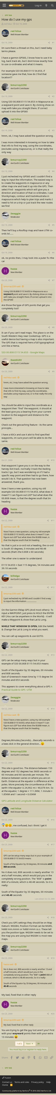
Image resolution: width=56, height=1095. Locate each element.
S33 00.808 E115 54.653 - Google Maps (23, 352)
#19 (52, 958)
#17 (52, 844)
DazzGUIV (16, 359)
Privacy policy (37, 1082)
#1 (53, 42)
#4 (53, 171)
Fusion (7, 1077)
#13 (52, 655)
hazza (14, 268)
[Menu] (4, 5)
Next (28, 1043)
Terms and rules (21, 1082)
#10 (52, 460)
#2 (53, 96)
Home (5, 1084)
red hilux (8, 23)
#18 (52, 917)
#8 (53, 327)
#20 (52, 1013)
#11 (52, 520)
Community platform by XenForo (26, 1091)
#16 (52, 819)
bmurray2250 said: (12, 286)
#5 (53, 225)
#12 (52, 587)
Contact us (7, 1082)
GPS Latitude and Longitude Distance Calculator (27, 800)
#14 (52, 708)
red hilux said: (10, 377)
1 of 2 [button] (19, 1043)
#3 (53, 130)
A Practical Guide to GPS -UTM (27, 688)
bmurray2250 (19, 84)
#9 (53, 371)
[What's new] (46, 5)
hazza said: (9, 964)
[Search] (52, 5)
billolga (15, 575)
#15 (52, 762)
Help (48, 1082)
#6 (53, 252)
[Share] (49, 43)
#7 (53, 280)
